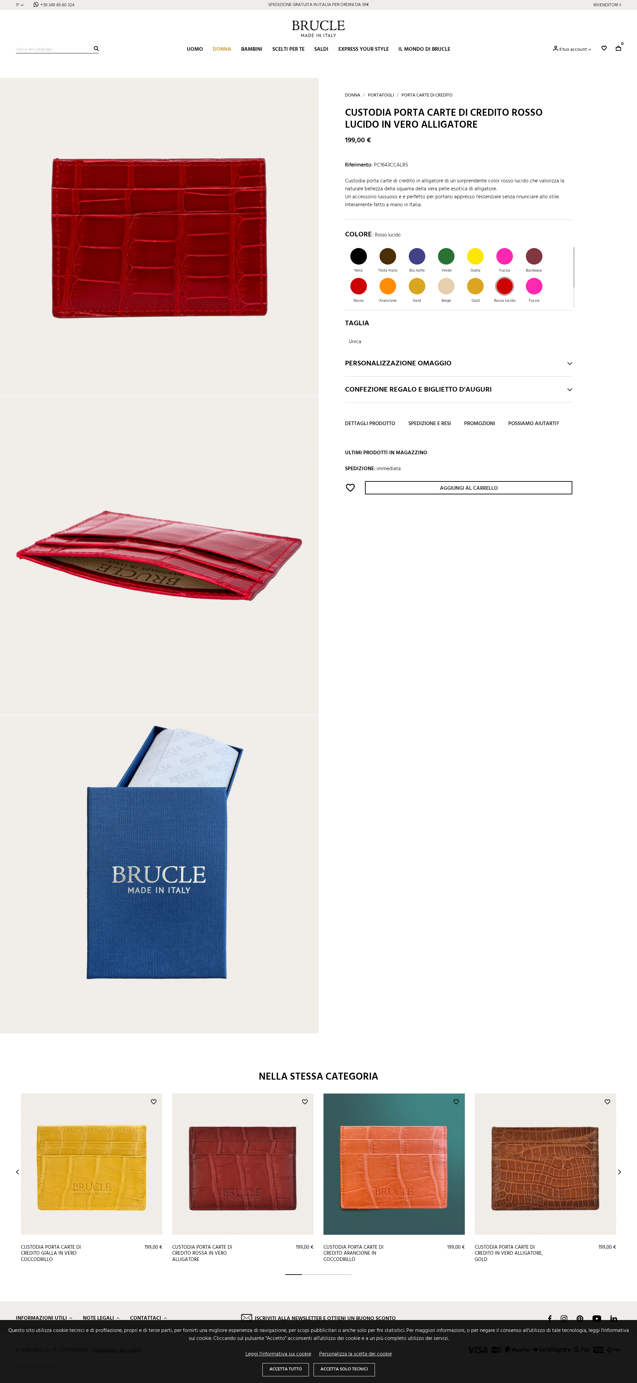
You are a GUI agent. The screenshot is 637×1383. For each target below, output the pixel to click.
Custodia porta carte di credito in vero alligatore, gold (509, 1253)
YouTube (597, 1318)
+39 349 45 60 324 (57, 5)
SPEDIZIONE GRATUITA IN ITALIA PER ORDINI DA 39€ (318, 5)
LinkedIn (613, 1318)
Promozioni (479, 424)
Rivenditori (606, 5)
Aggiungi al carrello (469, 488)
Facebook (549, 1318)
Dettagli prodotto (370, 424)
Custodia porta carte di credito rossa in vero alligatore (202, 1253)
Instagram (564, 1318)
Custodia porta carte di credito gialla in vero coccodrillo (51, 1253)
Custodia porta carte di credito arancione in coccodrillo (353, 1253)
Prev (17, 1171)
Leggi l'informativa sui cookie (278, 1354)
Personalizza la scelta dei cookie (355, 1354)
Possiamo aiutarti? (533, 424)
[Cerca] (96, 48)
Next (619, 1171)
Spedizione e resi (429, 424)
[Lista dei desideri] (604, 48)
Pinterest (580, 1318)
